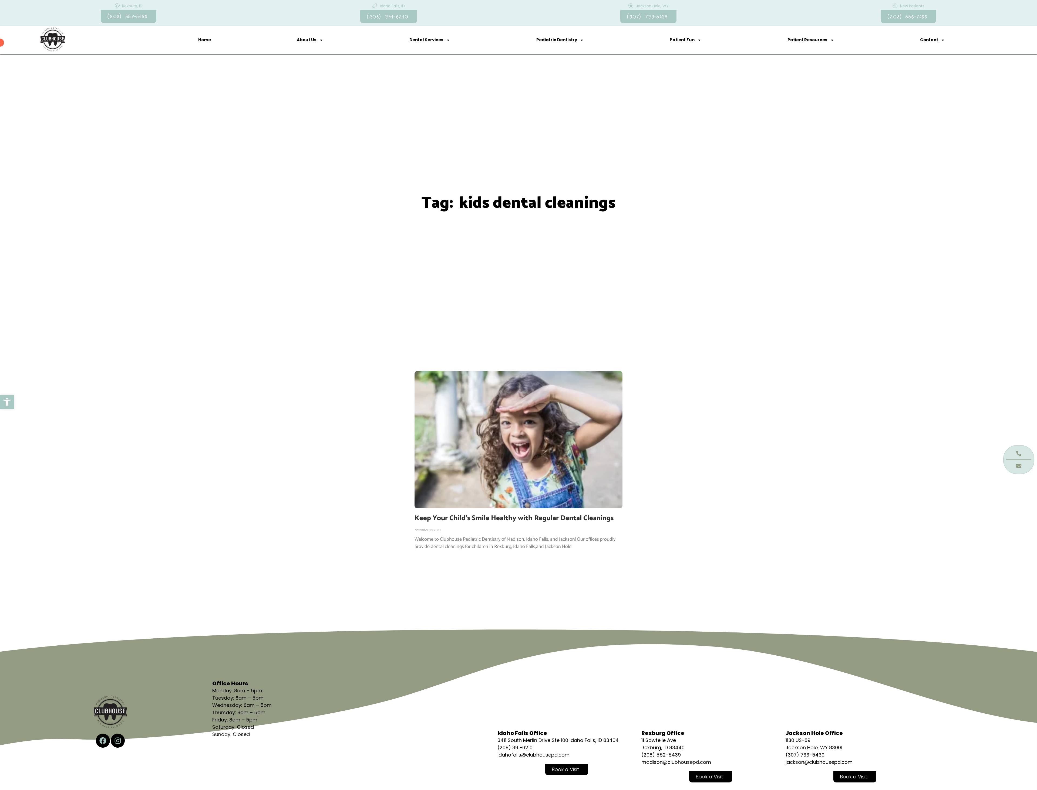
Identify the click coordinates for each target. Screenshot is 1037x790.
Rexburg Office (662, 733)
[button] (7, 402)
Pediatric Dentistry (556, 40)
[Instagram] (118, 741)
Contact (929, 40)
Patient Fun (682, 40)
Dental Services (426, 40)
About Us (307, 40)
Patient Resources (807, 40)
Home (204, 40)
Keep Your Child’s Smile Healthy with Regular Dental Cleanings (514, 518)
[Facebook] (103, 741)
